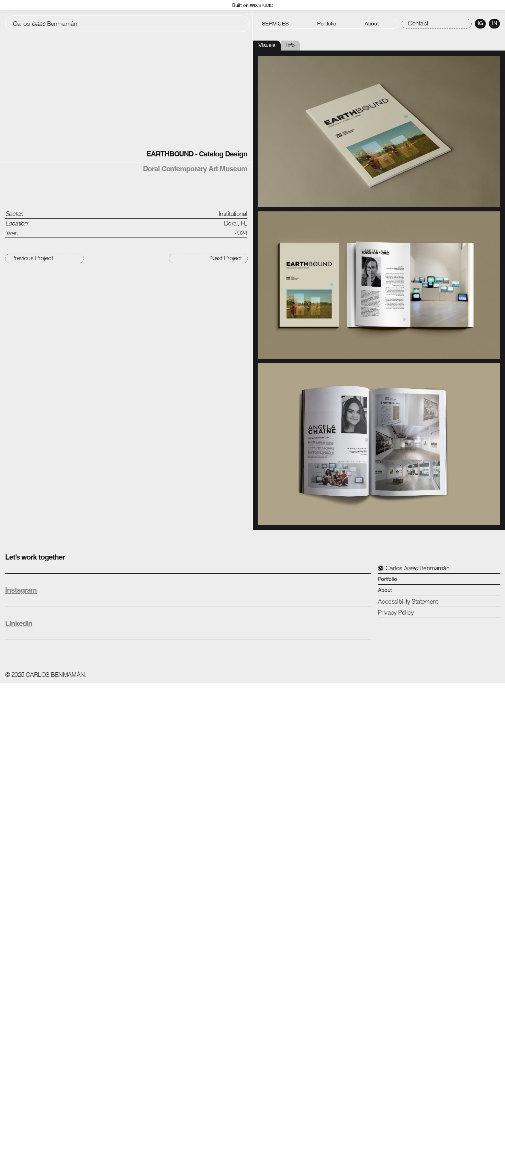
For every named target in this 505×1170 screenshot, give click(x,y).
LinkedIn (19, 623)
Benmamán (45, 23)
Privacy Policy (396, 612)
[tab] (267, 46)
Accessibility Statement (408, 601)
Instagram (21, 590)
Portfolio (387, 579)
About (385, 590)
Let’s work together (35, 557)
